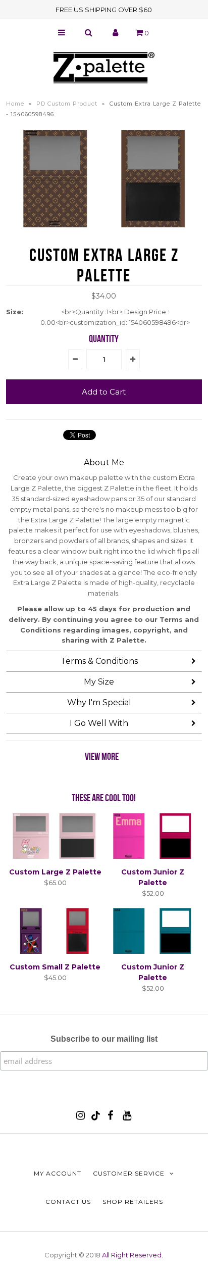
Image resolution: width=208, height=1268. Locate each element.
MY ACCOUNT (57, 1173)
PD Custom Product (66, 103)
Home (15, 103)
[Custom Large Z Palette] (55, 856)
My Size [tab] (99, 682)
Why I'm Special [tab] (99, 702)
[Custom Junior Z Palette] (153, 856)
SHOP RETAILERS (132, 1201)
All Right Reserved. (132, 1255)
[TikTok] (95, 1118)
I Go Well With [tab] (99, 723)
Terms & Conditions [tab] (99, 661)
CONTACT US (68, 1201)
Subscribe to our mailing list (104, 1039)
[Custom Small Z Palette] (55, 951)
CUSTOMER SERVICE (129, 1173)
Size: (14, 312)
